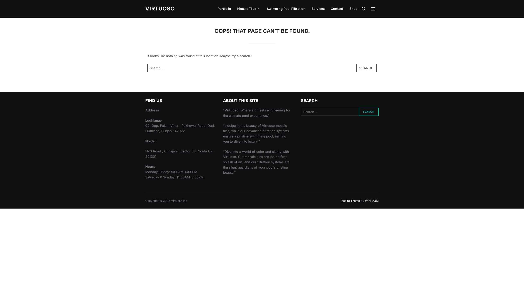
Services (318, 9)
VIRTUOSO (160, 8)
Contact (337, 9)
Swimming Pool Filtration (286, 9)
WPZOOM (372, 200)
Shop (353, 9)
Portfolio (224, 9)
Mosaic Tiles (246, 9)
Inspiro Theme (350, 200)
